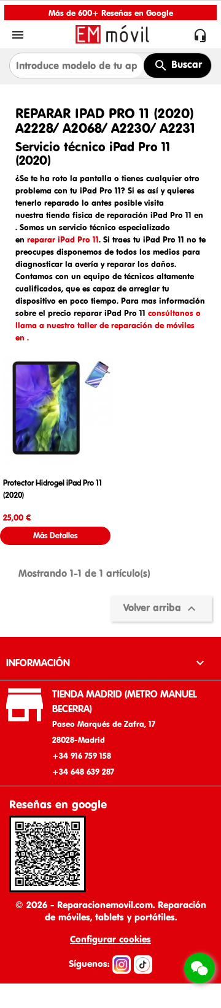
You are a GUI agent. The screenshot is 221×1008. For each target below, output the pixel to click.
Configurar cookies (110, 939)
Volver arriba (161, 608)
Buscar (185, 64)
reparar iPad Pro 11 (63, 239)
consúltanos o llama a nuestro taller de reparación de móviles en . (108, 325)
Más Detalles (55, 535)
